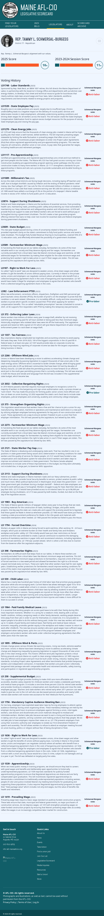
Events (39, 842)
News (39, 838)
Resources (41, 870)
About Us (41, 833)
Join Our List (42, 856)
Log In (36, 902)
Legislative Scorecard (46, 861)
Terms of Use (24, 902)
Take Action (42, 847)
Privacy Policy (9, 902)
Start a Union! (42, 874)
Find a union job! (44, 852)
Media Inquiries (43, 865)
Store (39, 879)
